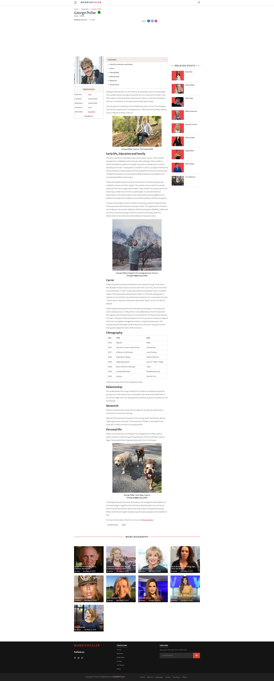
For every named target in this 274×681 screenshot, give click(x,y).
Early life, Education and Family (121, 64)
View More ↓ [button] (88, 116)
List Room (120, 665)
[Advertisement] (137, 40)
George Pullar (113, 525)
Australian (91, 112)
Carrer (112, 68)
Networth (113, 81)
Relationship (114, 77)
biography (85, 9)
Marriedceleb (147, 520)
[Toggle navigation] (76, 3)
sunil (93, 20)
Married (91, 2)
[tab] (137, 59)
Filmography (114, 72)
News (119, 669)
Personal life (114, 85)
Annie (124, 525)
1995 (89, 94)
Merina (111, 571)
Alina (78, 571)
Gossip (119, 661)
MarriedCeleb (87, 645)
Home (119, 650)
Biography (120, 657)
